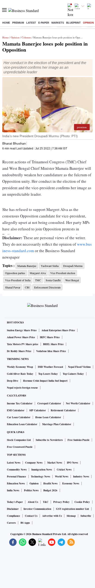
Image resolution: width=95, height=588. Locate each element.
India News (13, 490)
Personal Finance (16, 476)
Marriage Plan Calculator (56, 424)
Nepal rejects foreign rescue (22, 387)
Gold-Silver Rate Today (20, 373)
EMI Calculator (15, 410)
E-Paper (43, 22)
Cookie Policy (82, 502)
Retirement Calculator (63, 410)
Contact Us (31, 515)
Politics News (31, 490)
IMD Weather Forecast (50, 366)
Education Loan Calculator (22, 424)
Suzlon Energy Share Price (22, 330)
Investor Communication (37, 509)
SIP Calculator (37, 410)
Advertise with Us (52, 515)
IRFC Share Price (50, 337)
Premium (18, 22)
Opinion (88, 22)
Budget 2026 (50, 490)
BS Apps (25, 522)
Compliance (13, 515)
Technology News (40, 476)
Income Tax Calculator (20, 403)
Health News (50, 483)
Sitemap (71, 515)
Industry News (81, 476)
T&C (45, 502)
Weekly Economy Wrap (20, 366)
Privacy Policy (61, 502)
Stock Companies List (19, 440)
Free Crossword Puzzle (20, 447)
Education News (16, 483)
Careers (11, 522)
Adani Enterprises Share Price (58, 330)
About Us (33, 502)
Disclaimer (13, 509)
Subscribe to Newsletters (49, 440)
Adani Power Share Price (21, 337)
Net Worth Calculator (78, 403)
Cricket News (64, 469)
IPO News (72, 462)
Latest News (13, 462)
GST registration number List (72, 509)
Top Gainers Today (73, 373)
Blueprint (73, 22)
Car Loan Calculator (18, 417)
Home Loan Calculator (48, 417)
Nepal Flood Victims (79, 366)
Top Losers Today (48, 373)
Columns (26, 37)
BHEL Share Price (53, 344)
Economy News (70, 483)
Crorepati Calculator (49, 403)
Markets (57, 22)
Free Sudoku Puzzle (78, 440)
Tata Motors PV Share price (22, 344)
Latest (31, 22)
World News (61, 476)
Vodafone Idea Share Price (51, 351)
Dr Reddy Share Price (19, 351)
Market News (54, 462)
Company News (33, 462)
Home (6, 22)
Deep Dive (12, 380)
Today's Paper (15, 502)
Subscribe (85, 515)
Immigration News (41, 469)
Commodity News (17, 469)
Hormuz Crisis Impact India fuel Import (45, 380)
